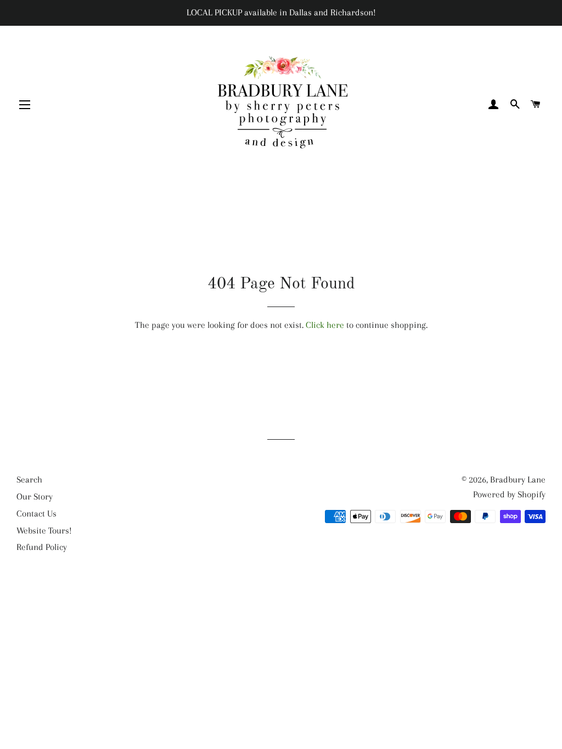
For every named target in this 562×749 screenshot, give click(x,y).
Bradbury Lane (518, 479)
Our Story (34, 496)
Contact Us (36, 513)
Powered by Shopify (509, 494)
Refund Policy (41, 547)
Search (29, 479)
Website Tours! (44, 530)
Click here (325, 325)
